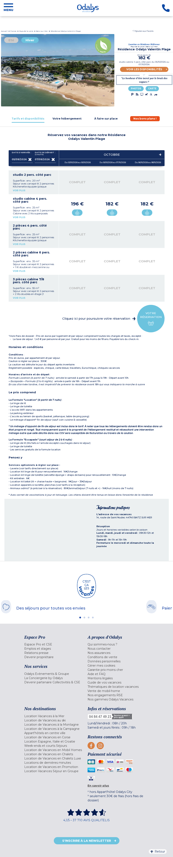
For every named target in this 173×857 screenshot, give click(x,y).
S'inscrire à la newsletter (86, 841)
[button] (143, 31)
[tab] (28, 119)
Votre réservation (151, 315)
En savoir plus (98, 785)
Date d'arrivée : (21, 152)
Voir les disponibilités (144, 69)
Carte (152, 88)
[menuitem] (54, 644)
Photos (136, 88)
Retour (160, 851)
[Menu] (8, 8)
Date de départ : (45, 153)
